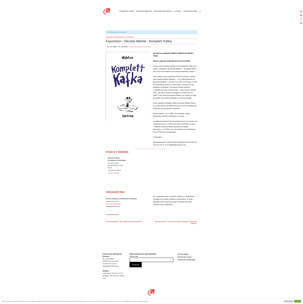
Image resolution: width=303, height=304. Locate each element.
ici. (196, 71)
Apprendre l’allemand (144, 11)
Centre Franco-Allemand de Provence (140, 47)
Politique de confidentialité (186, 259)
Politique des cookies (184, 257)
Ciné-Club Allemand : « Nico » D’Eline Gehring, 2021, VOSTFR (123, 221)
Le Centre (177, 11)
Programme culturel (126, 11)
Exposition (109, 37)
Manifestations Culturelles (124, 37)
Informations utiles (190, 11)
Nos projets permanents (163, 11)
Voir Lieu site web (113, 173)
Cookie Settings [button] (288, 301)
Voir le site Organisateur (113, 204)
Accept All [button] (297, 301)
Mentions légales (183, 254)
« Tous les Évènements (112, 214)
